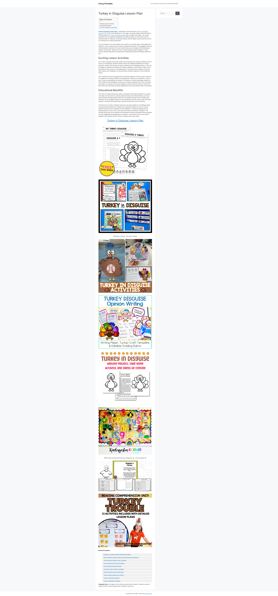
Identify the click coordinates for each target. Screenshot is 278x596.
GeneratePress (148, 593)
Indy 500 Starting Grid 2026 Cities (114, 572)
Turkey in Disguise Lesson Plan (108, 27)
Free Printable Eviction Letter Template (115, 560)
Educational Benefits (105, 25)
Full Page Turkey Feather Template (114, 569)
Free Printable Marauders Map (112, 566)
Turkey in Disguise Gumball (111, 578)
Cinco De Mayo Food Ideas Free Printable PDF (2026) (164, 3)
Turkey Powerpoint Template (112, 581)
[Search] (177, 13)
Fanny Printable (105, 4)
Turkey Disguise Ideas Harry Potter (114, 575)
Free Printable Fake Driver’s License (114, 563)
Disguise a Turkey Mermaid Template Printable (117, 554)
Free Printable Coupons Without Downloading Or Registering (121, 557)
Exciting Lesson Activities (107, 23)
